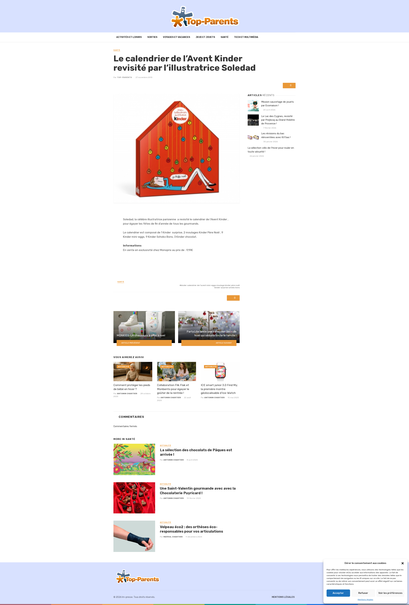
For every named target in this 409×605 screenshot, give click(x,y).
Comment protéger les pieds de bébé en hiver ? (131, 387)
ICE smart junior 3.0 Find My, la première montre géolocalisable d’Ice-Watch (219, 388)
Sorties (152, 37)
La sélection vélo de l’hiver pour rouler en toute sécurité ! (271, 149)
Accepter (338, 593)
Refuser (363, 593)
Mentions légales (365, 599)
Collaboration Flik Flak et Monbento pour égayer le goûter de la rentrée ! (173, 388)
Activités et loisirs (129, 37)
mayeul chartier (173, 537)
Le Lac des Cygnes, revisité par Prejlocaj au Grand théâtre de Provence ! (278, 120)
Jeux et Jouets (205, 37)
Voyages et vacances (176, 37)
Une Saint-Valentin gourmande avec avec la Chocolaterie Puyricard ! (198, 490)
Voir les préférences (390, 593)
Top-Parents (124, 77)
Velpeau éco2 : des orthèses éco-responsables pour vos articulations (191, 529)
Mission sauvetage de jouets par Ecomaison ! (277, 103)
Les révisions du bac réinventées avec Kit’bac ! (276, 135)
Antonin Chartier (127, 393)
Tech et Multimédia (246, 37)
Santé (224, 37)
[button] (402, 563)
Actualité (123, 367)
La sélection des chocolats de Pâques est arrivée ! (196, 452)
